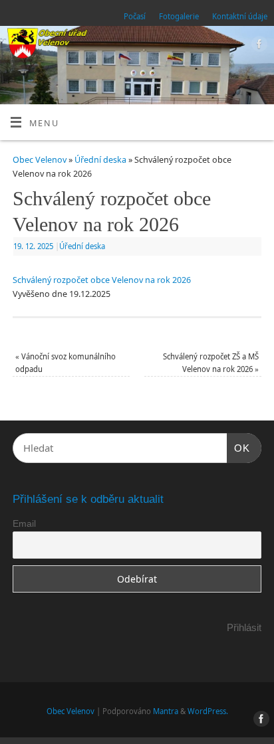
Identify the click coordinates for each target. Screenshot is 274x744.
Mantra (165, 711)
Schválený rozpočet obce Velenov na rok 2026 (102, 280)
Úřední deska (100, 159)
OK (239, 448)
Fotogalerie (179, 16)
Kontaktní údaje (239, 16)
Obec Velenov (40, 159)
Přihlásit (244, 627)
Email (24, 523)
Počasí (135, 16)
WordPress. (208, 711)
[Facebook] (257, 46)
